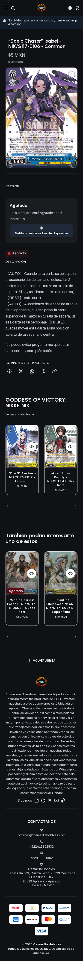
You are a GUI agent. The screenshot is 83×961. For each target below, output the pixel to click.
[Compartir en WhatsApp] (32, 371)
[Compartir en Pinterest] (43, 371)
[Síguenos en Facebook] (43, 800)
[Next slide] (74, 507)
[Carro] (77, 8)
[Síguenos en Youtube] (56, 800)
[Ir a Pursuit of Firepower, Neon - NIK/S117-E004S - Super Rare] (60, 573)
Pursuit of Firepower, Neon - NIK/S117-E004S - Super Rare (61, 605)
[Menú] (6, 8)
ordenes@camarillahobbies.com (41, 835)
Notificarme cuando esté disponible (41, 233)
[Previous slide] (9, 507)
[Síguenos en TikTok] (63, 800)
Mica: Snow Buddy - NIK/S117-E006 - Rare (60, 479)
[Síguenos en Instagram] (36, 800)
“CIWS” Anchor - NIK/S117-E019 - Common (22, 477)
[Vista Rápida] (31, 446)
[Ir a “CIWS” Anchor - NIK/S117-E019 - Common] (22, 446)
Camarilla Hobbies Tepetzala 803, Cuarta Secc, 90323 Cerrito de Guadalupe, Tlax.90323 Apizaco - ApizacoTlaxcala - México (41, 877)
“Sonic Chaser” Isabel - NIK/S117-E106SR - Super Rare (22, 605)
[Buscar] (13, 8)
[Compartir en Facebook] (9, 371)
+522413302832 (41, 846)
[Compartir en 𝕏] (21, 371)
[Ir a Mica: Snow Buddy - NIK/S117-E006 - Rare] (60, 446)
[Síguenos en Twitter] (49, 800)
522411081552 (41, 858)
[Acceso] (70, 8)
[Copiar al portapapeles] (55, 371)
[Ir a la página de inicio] (41, 7)
